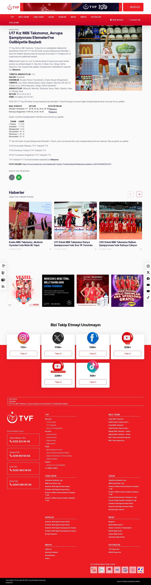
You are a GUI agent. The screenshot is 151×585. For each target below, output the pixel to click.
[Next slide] (138, 50)
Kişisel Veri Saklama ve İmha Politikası (59, 456)
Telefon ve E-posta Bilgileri (55, 465)
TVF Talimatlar (51, 425)
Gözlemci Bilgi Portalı (117, 537)
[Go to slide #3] (117, 83)
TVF (12, 17)
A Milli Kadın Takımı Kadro (118, 422)
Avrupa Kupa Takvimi (116, 509)
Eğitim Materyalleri (116, 525)
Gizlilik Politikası (51, 459)
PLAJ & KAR (14, 23)
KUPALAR (62, 17)
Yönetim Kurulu (51, 434)
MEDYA (83, 17)
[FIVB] (117, 570)
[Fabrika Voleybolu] (93, 570)
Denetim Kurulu (51, 437)
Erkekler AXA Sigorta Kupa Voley (57, 489)
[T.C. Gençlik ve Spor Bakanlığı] (132, 570)
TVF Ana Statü (51, 422)
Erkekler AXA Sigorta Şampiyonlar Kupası (60, 531)
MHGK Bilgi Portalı (115, 531)
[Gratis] (93, 291)
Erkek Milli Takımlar (116, 425)
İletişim (47, 462)
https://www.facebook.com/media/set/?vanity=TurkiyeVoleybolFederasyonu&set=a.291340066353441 (66, 164)
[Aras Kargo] (127, 291)
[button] (120, 7)
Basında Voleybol (51, 552)
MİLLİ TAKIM (24, 17)
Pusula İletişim (33, 580)
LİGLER (51, 17)
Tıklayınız (52, 109)
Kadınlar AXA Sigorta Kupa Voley (57, 486)
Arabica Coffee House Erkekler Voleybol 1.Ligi (60, 499)
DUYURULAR (96, 17)
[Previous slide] (79, 50)
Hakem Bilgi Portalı (116, 534)
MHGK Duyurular (115, 552)
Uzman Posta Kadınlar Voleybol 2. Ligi (123, 497)
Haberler (48, 549)
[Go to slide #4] (133, 83)
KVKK (47, 447)
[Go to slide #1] (84, 83)
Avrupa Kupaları (51, 534)
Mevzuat (48, 419)
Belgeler (112, 522)
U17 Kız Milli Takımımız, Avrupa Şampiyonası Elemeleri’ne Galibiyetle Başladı (39, 404)
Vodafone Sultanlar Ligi (54, 480)
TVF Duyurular (114, 549)
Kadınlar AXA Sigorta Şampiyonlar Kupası (60, 528)
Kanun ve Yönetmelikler (54, 428)
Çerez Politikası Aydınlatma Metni (57, 453)
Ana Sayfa (13, 399)
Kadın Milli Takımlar (116, 419)
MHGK (73, 17)
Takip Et (23, 353)
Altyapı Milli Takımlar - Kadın (119, 431)
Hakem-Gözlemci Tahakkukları (120, 528)
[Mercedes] (24, 291)
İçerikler (13, 401)
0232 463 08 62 (22, 470)
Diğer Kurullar (50, 443)
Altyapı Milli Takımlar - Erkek (119, 434)
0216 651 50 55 (21, 456)
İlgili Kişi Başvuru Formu (54, 450)
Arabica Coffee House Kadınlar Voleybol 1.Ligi (60, 494)
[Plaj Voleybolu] (101, 570)
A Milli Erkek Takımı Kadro (118, 428)
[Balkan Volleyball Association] (125, 570)
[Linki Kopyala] (12, 177)
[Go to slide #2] (100, 83)
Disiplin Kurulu (51, 440)
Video (47, 558)
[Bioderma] (58, 291)
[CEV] (140, 570)
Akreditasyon (50, 555)
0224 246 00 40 (22, 485)
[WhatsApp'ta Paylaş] (19, 177)
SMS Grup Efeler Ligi (53, 483)
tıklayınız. (54, 159)
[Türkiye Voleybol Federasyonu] (13, 7)
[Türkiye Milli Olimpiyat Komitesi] (109, 570)
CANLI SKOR (38, 17)
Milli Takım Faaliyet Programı (119, 437)
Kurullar (48, 431)
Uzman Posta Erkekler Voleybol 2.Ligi (122, 500)
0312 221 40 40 (21, 441)
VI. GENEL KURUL (51, 468)
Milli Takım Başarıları (117, 440)
